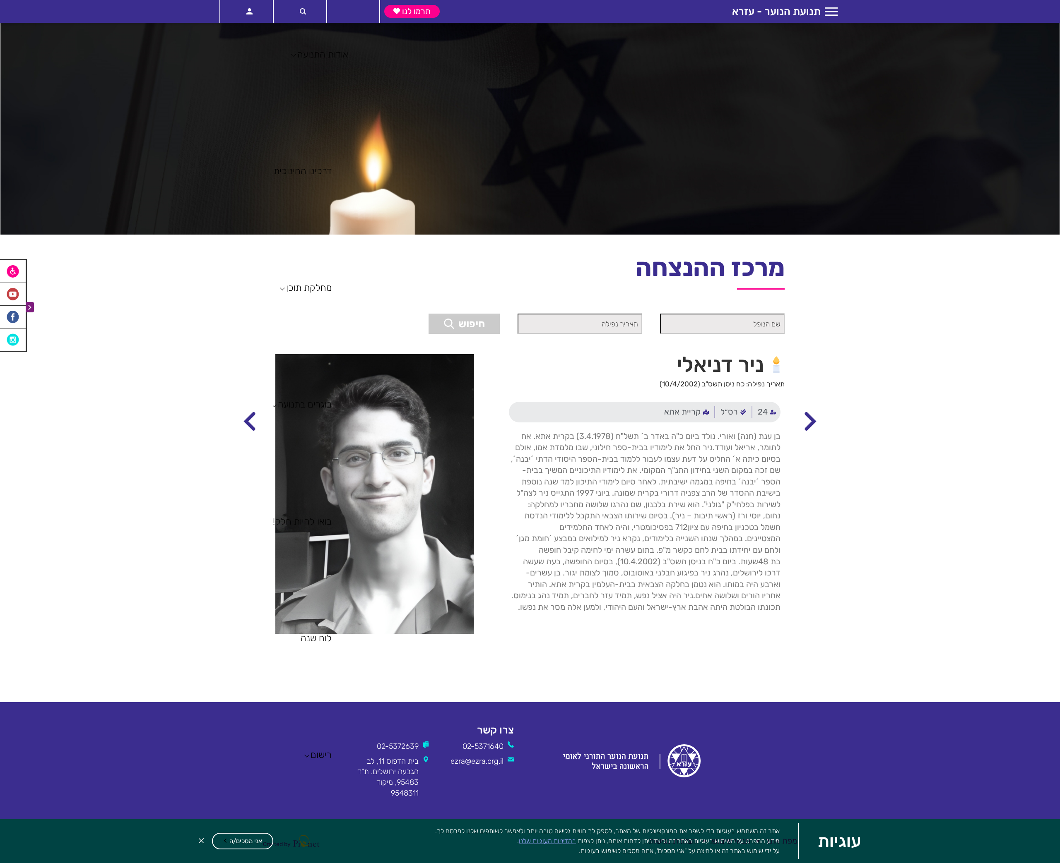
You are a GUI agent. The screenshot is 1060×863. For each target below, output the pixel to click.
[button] (242, 841)
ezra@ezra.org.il (477, 761)
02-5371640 (483, 746)
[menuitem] (766, 412)
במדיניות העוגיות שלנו (547, 841)
